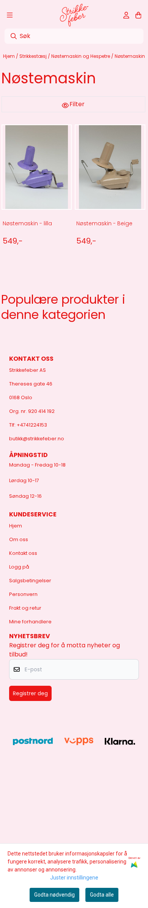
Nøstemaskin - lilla (27, 223)
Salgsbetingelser (30, 580)
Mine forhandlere (30, 621)
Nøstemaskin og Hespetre (81, 56)
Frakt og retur (25, 608)
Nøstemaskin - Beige (104, 223)
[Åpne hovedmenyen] (10, 15)
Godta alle (102, 895)
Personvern (23, 594)
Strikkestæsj (33, 56)
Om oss (18, 539)
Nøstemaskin (130, 56)
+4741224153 (32, 425)
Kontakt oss (23, 553)
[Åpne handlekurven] (138, 15)
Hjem (9, 56)
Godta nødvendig (54, 895)
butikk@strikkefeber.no (36, 438)
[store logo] (74, 15)
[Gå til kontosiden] (126, 15)
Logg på (19, 567)
